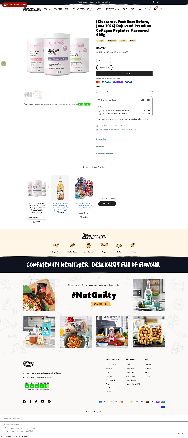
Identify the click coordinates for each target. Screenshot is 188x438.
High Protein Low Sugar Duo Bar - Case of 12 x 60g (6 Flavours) (84, 206)
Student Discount (131, 380)
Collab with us (110, 388)
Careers (108, 392)
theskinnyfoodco (96, 412)
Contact (108, 372)
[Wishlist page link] (161, 9)
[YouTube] (42, 401)
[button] (124, 139)
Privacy (147, 376)
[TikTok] (49, 401)
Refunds (148, 368)
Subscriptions (130, 368)
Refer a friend (130, 372)
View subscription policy (138, 119)
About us (109, 368)
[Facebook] (30, 401)
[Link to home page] (32, 9)
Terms (147, 372)
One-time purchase (13, 418)
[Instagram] (24, 401)
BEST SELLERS (111, 364)
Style (98, 86)
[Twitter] (36, 401)
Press (108, 384)
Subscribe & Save (12, 424)
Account (128, 364)
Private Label (110, 380)
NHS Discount (130, 376)
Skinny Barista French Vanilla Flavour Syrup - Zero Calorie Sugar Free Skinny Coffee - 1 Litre (60, 207)
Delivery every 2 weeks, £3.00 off (21, 428)
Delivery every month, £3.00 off (20, 431)
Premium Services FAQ (133, 384)
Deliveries (148, 364)
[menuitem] (27, 94)
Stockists (109, 376)
